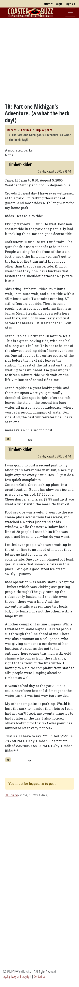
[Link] (30, 439)
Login (59, 4)
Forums (26, 130)
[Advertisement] (39, 60)
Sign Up (70, 4)
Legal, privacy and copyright (16, 976)
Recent (12, 130)
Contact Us (39, 976)
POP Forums (11, 795)
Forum (46, 4)
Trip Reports (43, 130)
